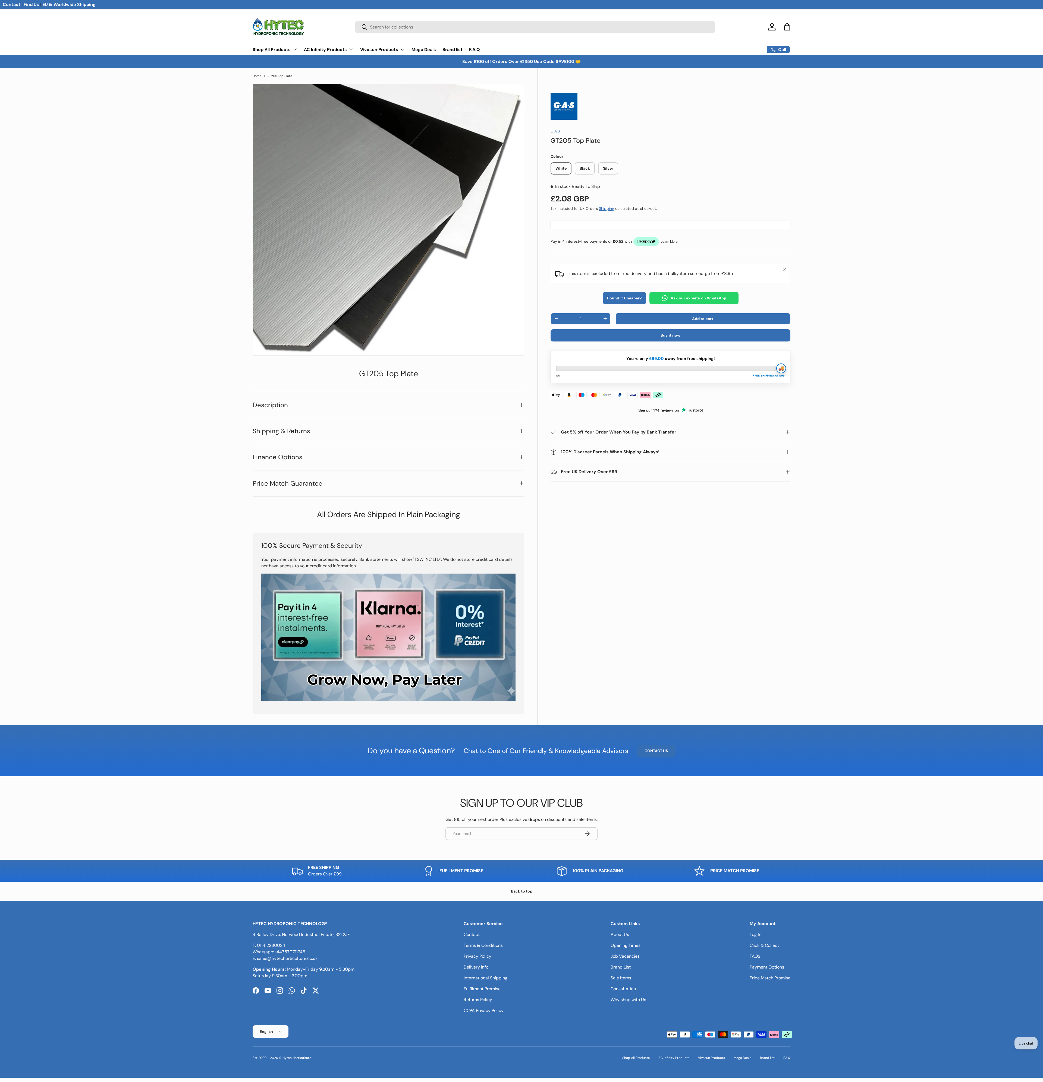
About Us (620, 934)
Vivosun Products (379, 49)
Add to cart (702, 318)
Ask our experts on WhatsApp (698, 298)
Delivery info (476, 967)
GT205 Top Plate (279, 76)
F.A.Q (474, 49)
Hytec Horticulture (296, 1058)
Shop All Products (272, 49)
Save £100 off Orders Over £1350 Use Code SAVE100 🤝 (521, 61)
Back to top (521, 891)
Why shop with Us (628, 999)
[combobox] (535, 27)
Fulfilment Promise (482, 989)
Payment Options (767, 967)
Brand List (621, 967)
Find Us (31, 4)
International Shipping (485, 978)
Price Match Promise (770, 978)
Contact (11, 4)
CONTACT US (656, 750)
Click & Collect (764, 945)
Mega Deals (423, 49)
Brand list (452, 49)
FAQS (755, 956)
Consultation (623, 989)
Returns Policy (478, 999)
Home (257, 76)
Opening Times (625, 945)
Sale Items (621, 978)
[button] (787, 27)
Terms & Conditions (483, 945)
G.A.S (555, 131)
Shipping (606, 208)
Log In (755, 934)
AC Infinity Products (325, 49)
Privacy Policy (477, 956)
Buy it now (670, 335)
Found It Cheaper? (624, 298)
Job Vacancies (625, 956)
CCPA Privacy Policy (484, 1010)
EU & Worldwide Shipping (69, 4)
